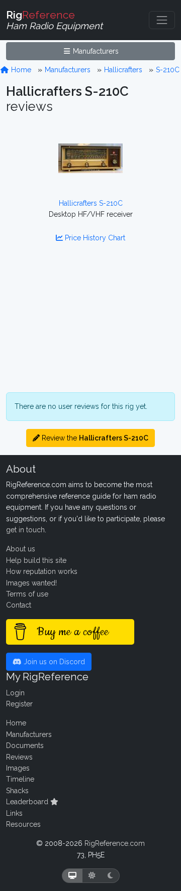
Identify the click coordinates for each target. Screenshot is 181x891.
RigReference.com (114, 843)
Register (19, 704)
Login (15, 693)
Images (18, 768)
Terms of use (27, 594)
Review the (94, 438)
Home (20, 70)
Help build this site (36, 560)
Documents (25, 745)
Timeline (20, 779)
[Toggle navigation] (162, 20)
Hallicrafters (123, 70)
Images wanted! (31, 583)
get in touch (25, 530)
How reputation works (41, 571)
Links (14, 813)
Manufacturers (95, 51)
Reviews (19, 757)
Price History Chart (94, 238)
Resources (23, 824)
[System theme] (72, 875)
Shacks (17, 791)
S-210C (167, 70)
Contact (18, 605)
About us (20, 549)
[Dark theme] (110, 875)
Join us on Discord (53, 662)
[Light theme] (92, 875)
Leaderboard (28, 802)
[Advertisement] (90, 323)
